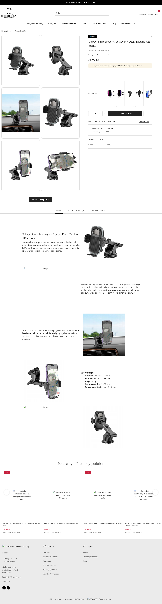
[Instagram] (8, 587)
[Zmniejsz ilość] (90, 113)
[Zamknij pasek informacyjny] (159, 3)
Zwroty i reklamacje (50, 557)
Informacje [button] (48, 546)
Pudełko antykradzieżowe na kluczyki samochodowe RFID (19, 525)
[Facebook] (4, 587)
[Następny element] (149, 94)
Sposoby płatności (50, 570)
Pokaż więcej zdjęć (40, 200)
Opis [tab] (58, 210)
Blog (85, 561)
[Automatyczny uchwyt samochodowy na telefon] (111, 93)
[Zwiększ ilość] (100, 113)
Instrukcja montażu (90, 557)
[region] (129, 93)
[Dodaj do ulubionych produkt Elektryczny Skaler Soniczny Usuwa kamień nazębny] (117, 473)
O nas (85, 552)
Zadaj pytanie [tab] (98, 210)
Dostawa (46, 552)
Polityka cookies (49, 565)
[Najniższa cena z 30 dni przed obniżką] (38, 532)
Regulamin (47, 561)
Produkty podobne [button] (90, 463)
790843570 (6, 581)
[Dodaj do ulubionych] (147, 113)
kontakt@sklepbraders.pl (11, 577)
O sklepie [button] (88, 546)
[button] (53, 24)
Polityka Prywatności (51, 574)
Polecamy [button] (65, 463)
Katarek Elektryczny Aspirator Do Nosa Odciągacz (60, 523)
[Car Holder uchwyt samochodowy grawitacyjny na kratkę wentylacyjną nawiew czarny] (139, 93)
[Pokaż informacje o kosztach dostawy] (113, 131)
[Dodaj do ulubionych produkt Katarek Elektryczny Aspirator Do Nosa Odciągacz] (77, 473)
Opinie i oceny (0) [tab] (75, 210)
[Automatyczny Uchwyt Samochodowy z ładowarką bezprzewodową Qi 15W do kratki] (130, 93)
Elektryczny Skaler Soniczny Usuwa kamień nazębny (101, 523)
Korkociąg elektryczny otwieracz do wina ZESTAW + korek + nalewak (141, 525)
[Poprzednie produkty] (7, 492)
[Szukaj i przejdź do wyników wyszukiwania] (107, 13)
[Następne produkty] (155, 492)
